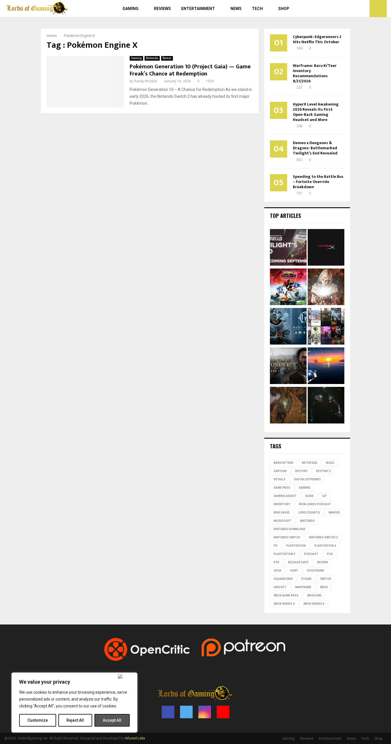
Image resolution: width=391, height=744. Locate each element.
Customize (37, 720)
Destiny (301, 471)
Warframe (303, 587)
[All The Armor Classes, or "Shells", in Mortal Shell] (326, 406)
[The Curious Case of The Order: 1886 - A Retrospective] (288, 366)
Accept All (112, 720)
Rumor (167, 58)
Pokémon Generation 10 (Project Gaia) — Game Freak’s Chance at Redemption (190, 70)
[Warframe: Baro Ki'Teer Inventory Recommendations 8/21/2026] (288, 327)
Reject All (75, 720)
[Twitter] (351, 8)
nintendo (307, 520)
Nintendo (152, 58)
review (322, 562)
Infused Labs (135, 738)
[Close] (126, 676)
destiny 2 (323, 471)
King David (282, 512)
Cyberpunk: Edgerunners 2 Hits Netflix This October (317, 39)
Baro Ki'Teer (283, 462)
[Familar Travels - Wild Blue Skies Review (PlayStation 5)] (326, 366)
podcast (311, 554)
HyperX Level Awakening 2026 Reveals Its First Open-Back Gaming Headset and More (316, 112)
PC (276, 545)
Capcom (280, 471)
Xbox (324, 587)
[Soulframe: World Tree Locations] (288, 406)
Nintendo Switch (287, 537)
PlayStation (296, 545)
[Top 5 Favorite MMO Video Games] (326, 327)
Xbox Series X (313, 603)
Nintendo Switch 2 (323, 537)
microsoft (282, 520)
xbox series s (284, 603)
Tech (257, 8)
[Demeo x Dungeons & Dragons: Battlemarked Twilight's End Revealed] (288, 248)
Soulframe (315, 570)
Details (279, 479)
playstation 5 (284, 554)
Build (330, 462)
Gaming (131, 8)
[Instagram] (357, 8)
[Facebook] (344, 8)
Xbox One (314, 595)
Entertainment (198, 8)
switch (325, 578)
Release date (298, 562)
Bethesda (309, 462)
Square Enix (283, 578)
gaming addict (285, 496)
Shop (283, 8)
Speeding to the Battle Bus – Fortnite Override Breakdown (318, 181)
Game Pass (282, 487)
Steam (306, 578)
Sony (294, 570)
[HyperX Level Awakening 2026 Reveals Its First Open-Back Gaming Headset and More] (326, 248)
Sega (277, 570)
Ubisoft (280, 587)
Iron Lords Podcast (315, 504)
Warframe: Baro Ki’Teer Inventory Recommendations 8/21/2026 (315, 73)
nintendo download (289, 529)
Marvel (334, 512)
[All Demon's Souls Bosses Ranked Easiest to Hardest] (326, 287)
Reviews (162, 8)
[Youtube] (363, 8)
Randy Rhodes (145, 81)
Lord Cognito (309, 512)
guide (309, 496)
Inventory (282, 504)
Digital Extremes (307, 479)
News (236, 8)
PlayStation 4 (325, 545)
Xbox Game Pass (286, 595)
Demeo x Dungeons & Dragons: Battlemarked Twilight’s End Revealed (315, 148)
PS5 (276, 562)
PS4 (330, 554)
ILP (324, 496)
